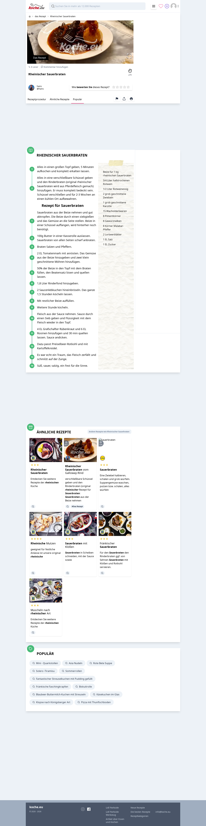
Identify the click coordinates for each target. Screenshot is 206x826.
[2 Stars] (117, 87)
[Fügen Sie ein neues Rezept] (167, 6)
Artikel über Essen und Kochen (115, 820)
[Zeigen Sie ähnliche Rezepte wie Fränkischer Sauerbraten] (102, 573)
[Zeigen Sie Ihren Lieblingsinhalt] (161, 6)
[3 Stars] (121, 87)
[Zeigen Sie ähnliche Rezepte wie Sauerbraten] (102, 506)
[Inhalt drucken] (131, 99)
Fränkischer (108, 545)
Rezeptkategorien (139, 816)
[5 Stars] (128, 87)
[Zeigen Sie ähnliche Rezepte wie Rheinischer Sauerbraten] (33, 506)
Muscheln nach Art (41, 611)
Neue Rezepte (138, 807)
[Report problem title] (117, 99)
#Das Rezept (77, 506)
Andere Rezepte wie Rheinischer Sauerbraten (109, 431)
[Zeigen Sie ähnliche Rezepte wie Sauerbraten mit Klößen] (67, 573)
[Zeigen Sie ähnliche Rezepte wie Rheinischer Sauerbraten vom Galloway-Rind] (67, 506)
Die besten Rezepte (140, 811)
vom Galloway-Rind (77, 469)
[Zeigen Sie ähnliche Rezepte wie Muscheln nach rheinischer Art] (33, 632)
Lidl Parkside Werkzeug (112, 813)
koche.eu (36, 807)
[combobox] (97, 6)
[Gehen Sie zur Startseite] (30, 16)
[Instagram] (83, 809)
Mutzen (43, 543)
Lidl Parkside (112, 807)
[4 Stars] (124, 87)
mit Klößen (76, 545)
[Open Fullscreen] (130, 55)
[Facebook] (89, 809)
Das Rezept (39, 57)
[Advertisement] (157, 57)
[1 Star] (114, 87)
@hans (40, 88)
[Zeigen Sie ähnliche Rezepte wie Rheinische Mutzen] (33, 573)
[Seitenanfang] (199, 819)
